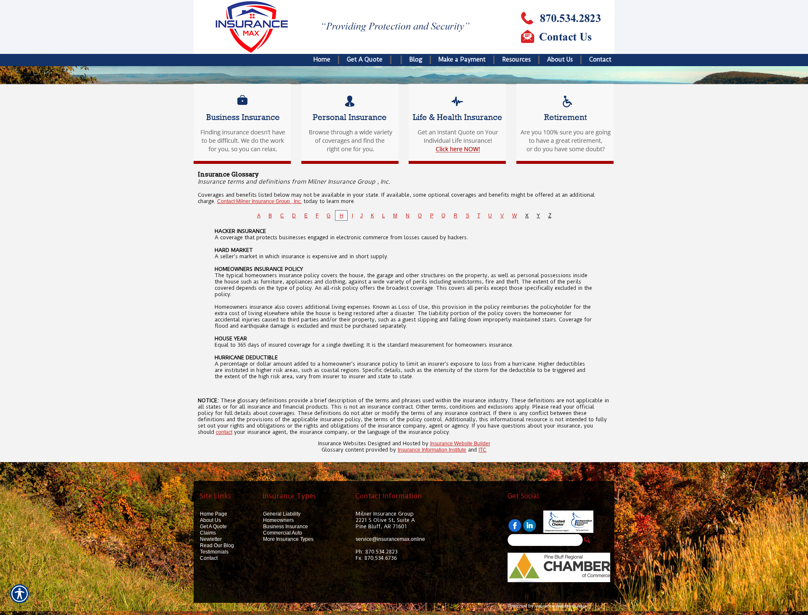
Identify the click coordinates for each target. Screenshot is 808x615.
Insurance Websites (342, 443)
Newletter (211, 539)
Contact (209, 558)
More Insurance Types (288, 539)
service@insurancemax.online (390, 539)
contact (224, 432)
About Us (210, 520)
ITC (482, 450)
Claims (208, 533)
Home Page (213, 514)
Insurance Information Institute (432, 450)
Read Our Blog (217, 545)
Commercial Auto (282, 533)
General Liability (281, 514)
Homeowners (278, 520)
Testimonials (214, 552)
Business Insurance (285, 526)
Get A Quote (213, 526)
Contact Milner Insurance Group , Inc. (259, 201)
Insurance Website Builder (460, 444)
